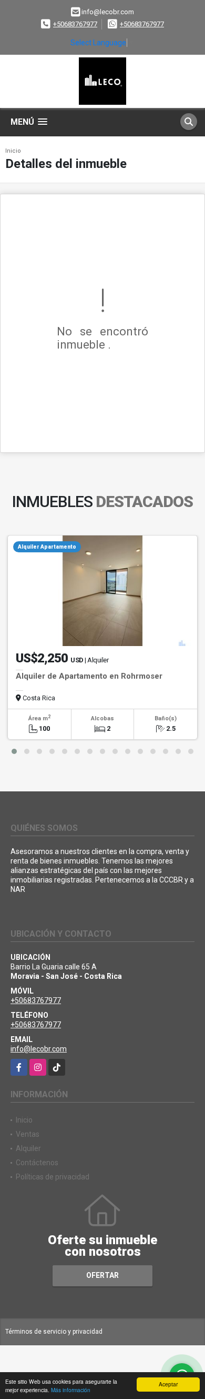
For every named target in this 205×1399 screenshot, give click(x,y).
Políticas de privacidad (52, 1177)
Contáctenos (37, 1162)
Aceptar (168, 1384)
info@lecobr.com (39, 1049)
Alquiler (28, 1148)
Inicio (13, 150)
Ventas (27, 1134)
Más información (70, 1390)
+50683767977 (75, 24)
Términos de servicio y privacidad (53, 1331)
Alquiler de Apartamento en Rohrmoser (89, 676)
